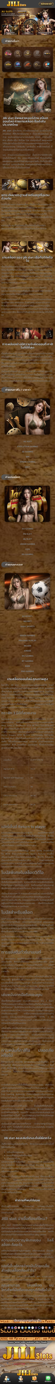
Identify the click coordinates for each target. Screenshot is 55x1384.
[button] (11, 1342)
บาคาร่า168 (19, 1364)
